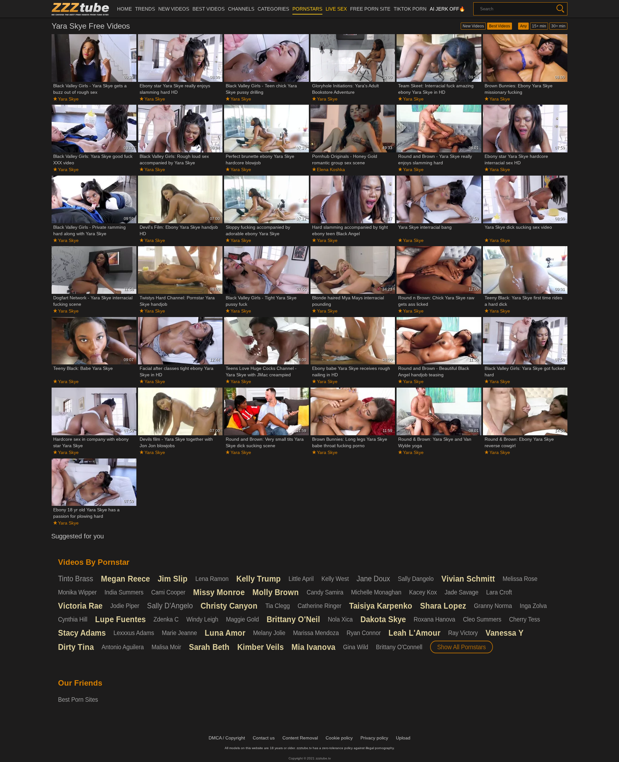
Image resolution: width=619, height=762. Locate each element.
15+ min (539, 26)
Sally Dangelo (416, 578)
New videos (173, 9)
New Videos (473, 26)
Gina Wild (355, 647)
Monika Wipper (77, 592)
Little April (301, 578)
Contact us (264, 737)
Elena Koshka (331, 169)
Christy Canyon (229, 606)
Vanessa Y (505, 633)
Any (523, 26)
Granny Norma (493, 605)
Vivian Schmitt (468, 579)
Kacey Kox (423, 592)
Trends (145, 9)
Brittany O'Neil (293, 619)
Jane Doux (373, 578)
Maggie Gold (242, 619)
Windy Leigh (202, 619)
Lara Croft (499, 592)
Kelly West (335, 578)
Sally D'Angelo (170, 605)
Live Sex (336, 9)
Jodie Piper (124, 605)
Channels (241, 9)
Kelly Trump (258, 579)
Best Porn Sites (78, 699)
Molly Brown (275, 592)
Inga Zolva (533, 605)
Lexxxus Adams (133, 632)
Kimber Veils (260, 647)
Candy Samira (325, 592)
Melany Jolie (269, 632)
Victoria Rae (80, 606)
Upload (403, 737)
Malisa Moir (166, 647)
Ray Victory (463, 632)
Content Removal (300, 737)
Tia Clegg (277, 605)
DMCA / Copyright (227, 737)
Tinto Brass (75, 578)
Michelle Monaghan (376, 592)
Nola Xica (340, 619)
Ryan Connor (364, 632)
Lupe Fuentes (120, 619)
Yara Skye (68, 98)
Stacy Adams (82, 633)
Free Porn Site (370, 9)
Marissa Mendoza (316, 632)
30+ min (558, 26)
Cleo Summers (482, 619)
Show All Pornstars (461, 647)
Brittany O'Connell (399, 647)
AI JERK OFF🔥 (447, 9)
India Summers (123, 592)
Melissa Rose (520, 578)
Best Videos (499, 26)
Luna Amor (225, 633)
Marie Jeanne (179, 632)
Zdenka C (166, 619)
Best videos (208, 9)
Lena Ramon (212, 578)
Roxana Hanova (434, 619)
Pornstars (307, 9)
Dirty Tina (76, 647)
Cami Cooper (168, 592)
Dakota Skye (383, 619)
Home (124, 9)
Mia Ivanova (313, 647)
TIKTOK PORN (410, 9)
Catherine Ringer (319, 605)
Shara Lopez (443, 606)
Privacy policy (374, 737)
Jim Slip (173, 579)
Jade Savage (461, 592)
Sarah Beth (209, 647)
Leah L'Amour (414, 633)
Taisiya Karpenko (380, 606)
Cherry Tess (524, 619)
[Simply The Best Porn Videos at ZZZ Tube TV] (80, 9)
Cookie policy (339, 737)
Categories (273, 9)
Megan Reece (125, 579)
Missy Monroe (219, 592)
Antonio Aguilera (123, 647)
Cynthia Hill (72, 619)
